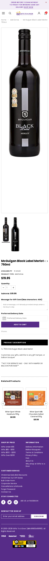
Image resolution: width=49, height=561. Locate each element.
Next (47, 261)
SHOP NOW (28, 7)
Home (3, 20)
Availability (6, 271)
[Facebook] (3, 502)
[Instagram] (16, 502)
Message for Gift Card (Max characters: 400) (21, 300)
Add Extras (14, 20)
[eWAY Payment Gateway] (24, 543)
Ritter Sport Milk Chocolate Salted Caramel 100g (36, 414)
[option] (24, 93)
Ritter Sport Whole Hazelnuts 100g (12, 413)
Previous (44, 261)
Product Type (7, 274)
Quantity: (5, 283)
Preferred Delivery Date (12, 313)
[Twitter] (9, 502)
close (46, 2)
